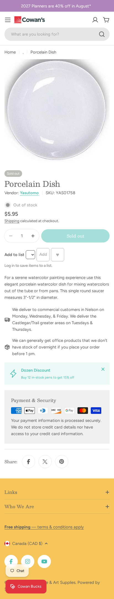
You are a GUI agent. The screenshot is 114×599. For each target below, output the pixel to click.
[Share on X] (45, 461)
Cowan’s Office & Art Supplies (47, 582)
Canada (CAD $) (27, 543)
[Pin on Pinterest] (61, 461)
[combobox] (57, 34)
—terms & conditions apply (44, 527)
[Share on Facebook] (28, 461)
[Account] (95, 20)
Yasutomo (29, 192)
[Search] (102, 34)
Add (43, 254)
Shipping (11, 221)
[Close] (103, 369)
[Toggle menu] (7, 20)
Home (10, 52)
